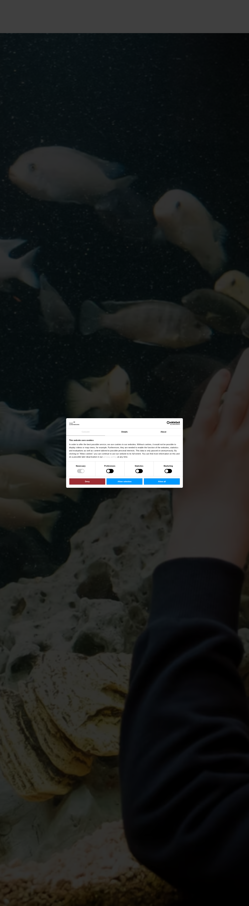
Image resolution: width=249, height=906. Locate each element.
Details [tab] (124, 432)
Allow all (162, 481)
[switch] (110, 471)
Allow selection (125, 481)
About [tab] (163, 432)
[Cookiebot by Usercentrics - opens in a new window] (168, 423)
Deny (87, 481)
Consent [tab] (85, 432)
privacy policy (110, 457)
